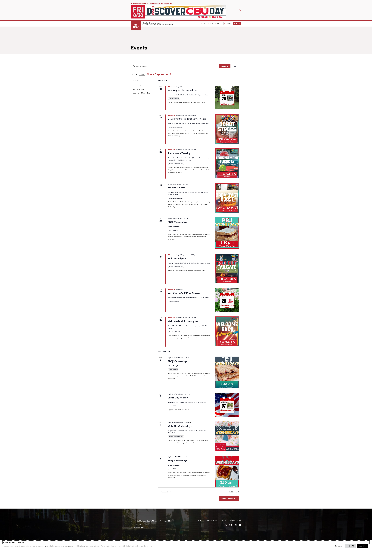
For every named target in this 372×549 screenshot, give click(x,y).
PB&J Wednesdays (177, 221)
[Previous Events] (133, 74)
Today (142, 74)
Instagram (235, 525)
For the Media (211, 521)
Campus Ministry (138, 89)
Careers (223, 521)
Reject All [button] (351, 546)
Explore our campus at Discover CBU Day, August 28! (151, 3)
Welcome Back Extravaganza (183, 321)
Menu (236, 23)
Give (218, 23)
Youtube (240, 525)
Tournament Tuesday (179, 153)
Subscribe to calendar (228, 498)
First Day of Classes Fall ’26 (182, 90)
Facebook (230, 525)
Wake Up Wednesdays (180, 426)
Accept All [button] (362, 546)
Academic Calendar (139, 86)
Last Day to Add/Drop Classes (184, 292)
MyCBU (228, 23)
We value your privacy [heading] (13, 542)
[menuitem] (203, 23)
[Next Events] (136, 74)
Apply (212, 23)
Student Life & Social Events (142, 93)
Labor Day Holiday (178, 397)
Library (232, 521)
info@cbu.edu (138, 527)
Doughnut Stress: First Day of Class (187, 118)
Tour (239, 521)
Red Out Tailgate (177, 258)
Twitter (226, 525)
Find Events (224, 66)
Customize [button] (338, 546)
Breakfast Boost (176, 187)
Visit (204, 23)
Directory (199, 521)
